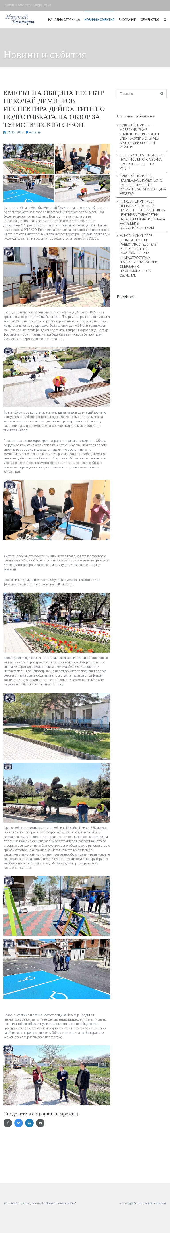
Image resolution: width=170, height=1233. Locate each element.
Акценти (35, 132)
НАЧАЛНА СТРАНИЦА (64, 19)
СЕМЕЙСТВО (150, 19)
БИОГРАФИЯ (128, 19)
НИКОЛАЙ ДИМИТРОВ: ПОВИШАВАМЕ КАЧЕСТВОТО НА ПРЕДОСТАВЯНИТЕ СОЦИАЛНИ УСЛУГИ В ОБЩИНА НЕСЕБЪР (143, 184)
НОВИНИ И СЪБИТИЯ (99, 19)
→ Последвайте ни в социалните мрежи (143, 1203)
